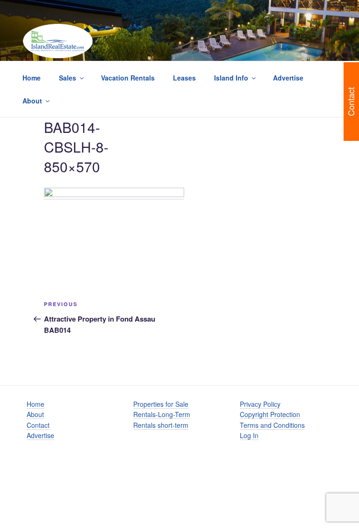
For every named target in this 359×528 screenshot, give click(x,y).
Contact (38, 425)
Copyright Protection (270, 414)
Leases (184, 77)
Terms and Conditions (272, 425)
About (35, 414)
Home (31, 77)
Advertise (288, 77)
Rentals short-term (160, 425)
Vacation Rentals (128, 77)
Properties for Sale (160, 404)
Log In (249, 435)
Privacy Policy (260, 404)
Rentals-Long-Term (161, 414)
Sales (67, 77)
